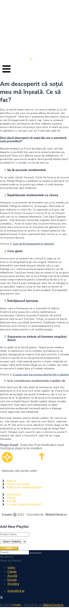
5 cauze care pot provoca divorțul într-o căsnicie (41, 374)
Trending (13, 583)
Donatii (12, 579)
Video (11, 567)
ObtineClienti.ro (56, 514)
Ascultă (12, 575)
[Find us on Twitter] (1, 597)
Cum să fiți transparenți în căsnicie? (33, 243)
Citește (12, 571)
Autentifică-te (15, 590)
